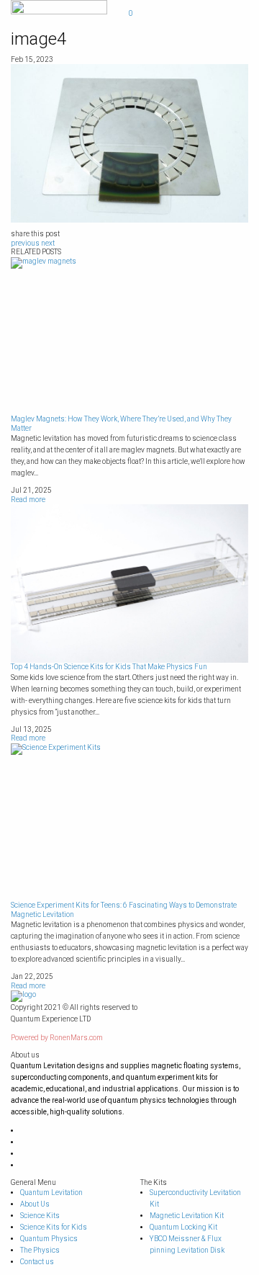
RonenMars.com (76, 1038)
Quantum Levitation (51, 1192)
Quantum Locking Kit (183, 1227)
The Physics (40, 1250)
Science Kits (40, 1216)
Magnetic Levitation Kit (187, 1216)
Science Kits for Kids (53, 1227)
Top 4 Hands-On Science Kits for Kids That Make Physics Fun (109, 667)
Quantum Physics (49, 1239)
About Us (35, 1204)
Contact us (37, 1262)
